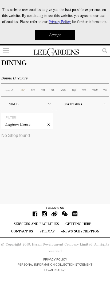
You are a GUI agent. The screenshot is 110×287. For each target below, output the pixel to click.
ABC (23, 90)
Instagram (44, 213)
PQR (74, 90)
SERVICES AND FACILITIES (36, 224)
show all (9, 90)
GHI (43, 90)
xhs (74, 213)
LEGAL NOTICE (55, 269)
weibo (54, 213)
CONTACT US (22, 231)
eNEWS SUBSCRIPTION (80, 231)
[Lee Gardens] (55, 52)
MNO (63, 90)
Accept (55, 35)
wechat (65, 213)
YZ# (105, 90)
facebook (35, 213)
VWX (95, 90)
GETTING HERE (78, 224)
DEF (33, 90)
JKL (52, 90)
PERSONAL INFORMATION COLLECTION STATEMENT (55, 264)
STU (84, 90)
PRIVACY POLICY (55, 259)
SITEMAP (47, 231)
